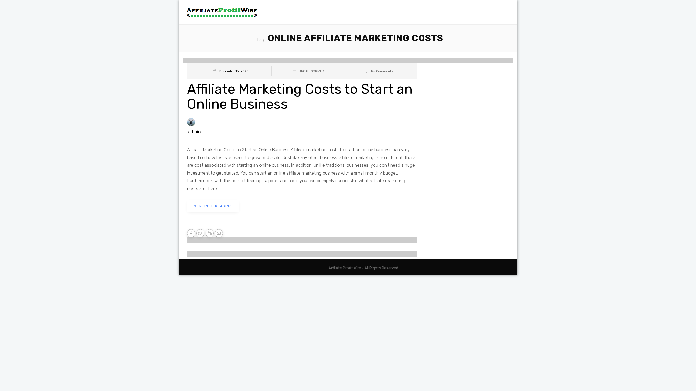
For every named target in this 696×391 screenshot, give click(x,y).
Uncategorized (311, 71)
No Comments (382, 71)
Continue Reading (213, 206)
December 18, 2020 (234, 71)
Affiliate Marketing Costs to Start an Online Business (299, 96)
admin (194, 131)
